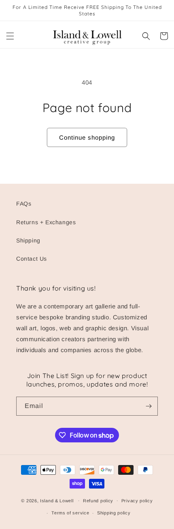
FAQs (23, 203)
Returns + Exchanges (46, 222)
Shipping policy (114, 512)
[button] (10, 36)
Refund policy (98, 500)
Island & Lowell (57, 500)
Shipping (28, 240)
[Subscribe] (148, 406)
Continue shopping (87, 137)
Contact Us (31, 258)
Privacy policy (137, 500)
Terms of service (70, 512)
